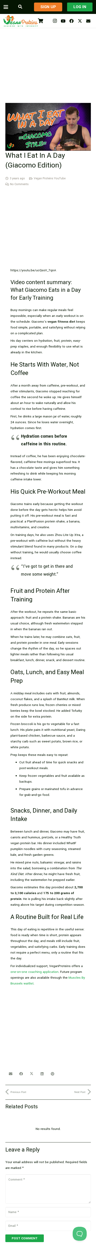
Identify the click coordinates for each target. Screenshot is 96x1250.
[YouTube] (63, 21)
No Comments (19, 184)
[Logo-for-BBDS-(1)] (20, 21)
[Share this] (21, 1073)
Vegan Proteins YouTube (49, 178)
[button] (6, 7)
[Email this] (10, 1073)
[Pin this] (52, 1073)
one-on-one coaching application (34, 972)
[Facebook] (71, 21)
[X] (80, 21)
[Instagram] (55, 21)
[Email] (88, 21)
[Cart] (40, 21)
